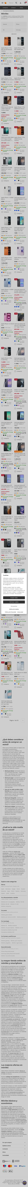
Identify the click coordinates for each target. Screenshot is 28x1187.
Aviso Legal (20, 612)
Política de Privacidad (10, 612)
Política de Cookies (14, 609)
